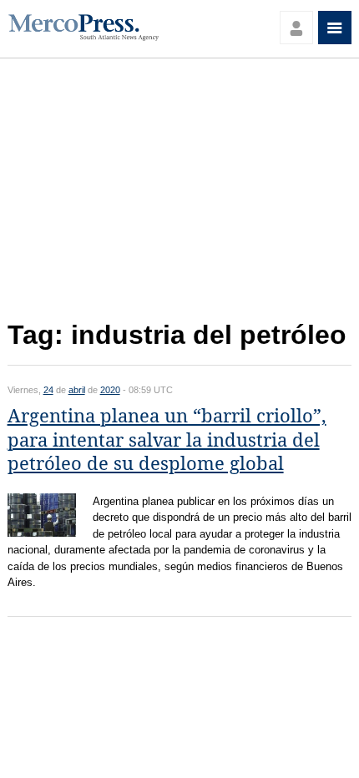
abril (76, 390)
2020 (110, 390)
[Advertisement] (180, 194)
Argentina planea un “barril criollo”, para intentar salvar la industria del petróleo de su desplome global (167, 440)
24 (48, 390)
